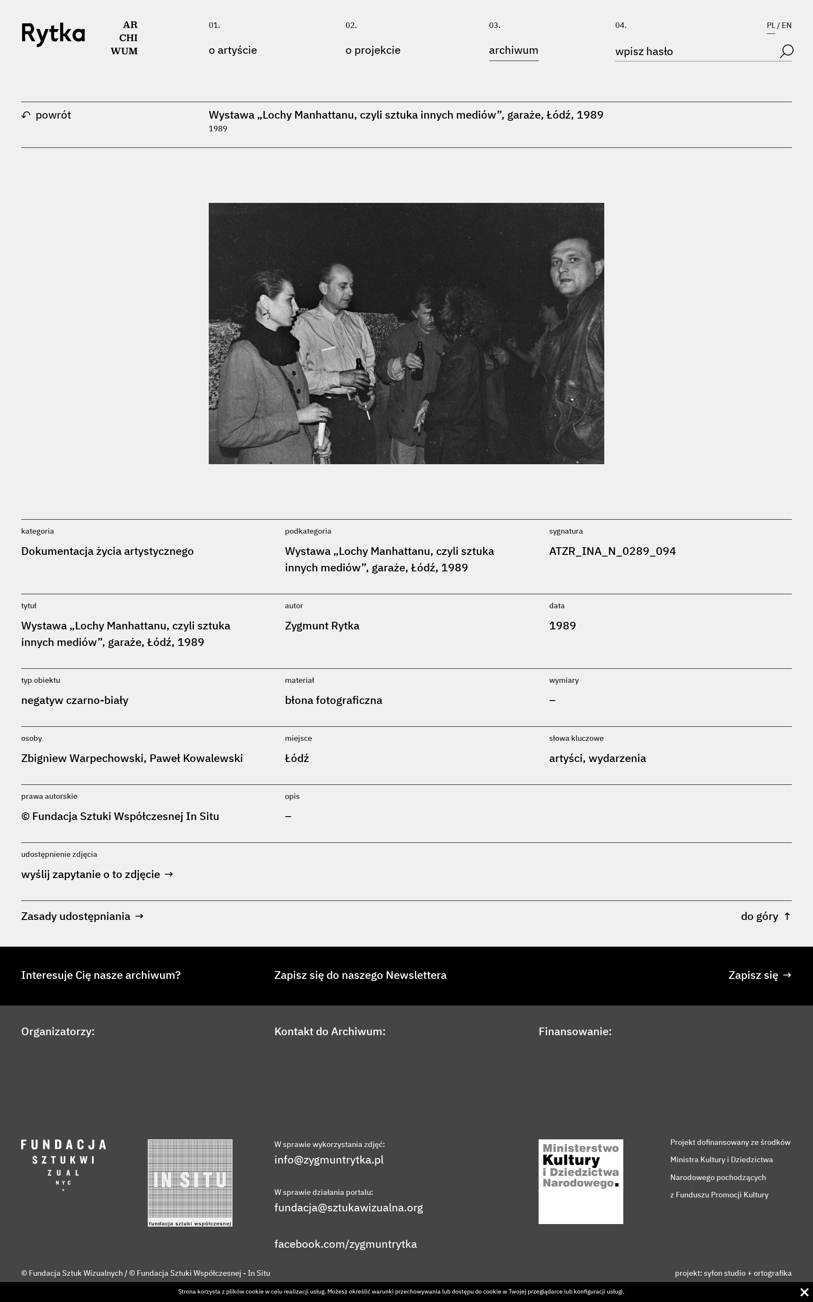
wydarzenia (617, 759)
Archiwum (514, 50)
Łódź (297, 759)
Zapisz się (760, 975)
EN (787, 26)
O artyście (233, 50)
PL (771, 26)
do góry (766, 916)
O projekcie (373, 50)
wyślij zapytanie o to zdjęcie (97, 875)
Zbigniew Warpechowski (82, 759)
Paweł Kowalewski (196, 759)
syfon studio (725, 1273)
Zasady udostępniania (82, 916)
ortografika (773, 1273)
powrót (46, 115)
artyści (566, 759)
